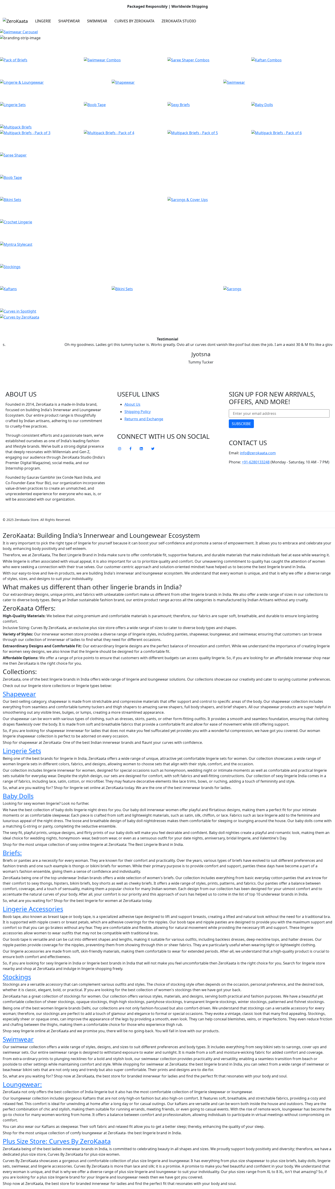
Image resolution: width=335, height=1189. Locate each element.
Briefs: (12, 852)
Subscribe (241, 423)
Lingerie (43, 21)
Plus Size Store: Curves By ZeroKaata (57, 1141)
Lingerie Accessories (33, 908)
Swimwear (97, 21)
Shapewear (69, 21)
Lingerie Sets (22, 750)
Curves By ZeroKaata (134, 21)
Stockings (17, 976)
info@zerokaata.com (258, 452)
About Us (132, 404)
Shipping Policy (137, 411)
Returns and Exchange (143, 418)
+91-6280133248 (256, 462)
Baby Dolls (18, 796)
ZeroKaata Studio (179, 21)
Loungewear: (22, 1084)
